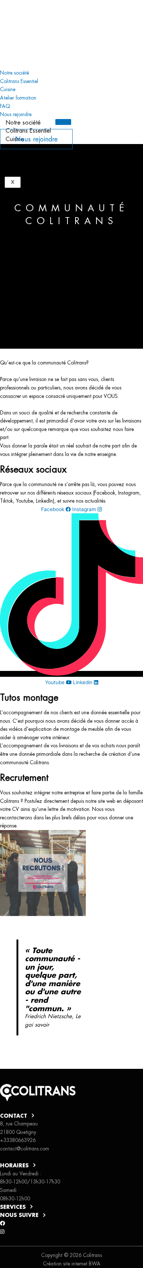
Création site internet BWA (71, 1263)
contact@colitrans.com (24, 1148)
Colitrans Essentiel (19, 31)
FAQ (5, 56)
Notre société (14, 23)
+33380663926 (18, 1140)
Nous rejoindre (16, 64)
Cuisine (7, 39)
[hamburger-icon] (63, 122)
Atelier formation (18, 48)
